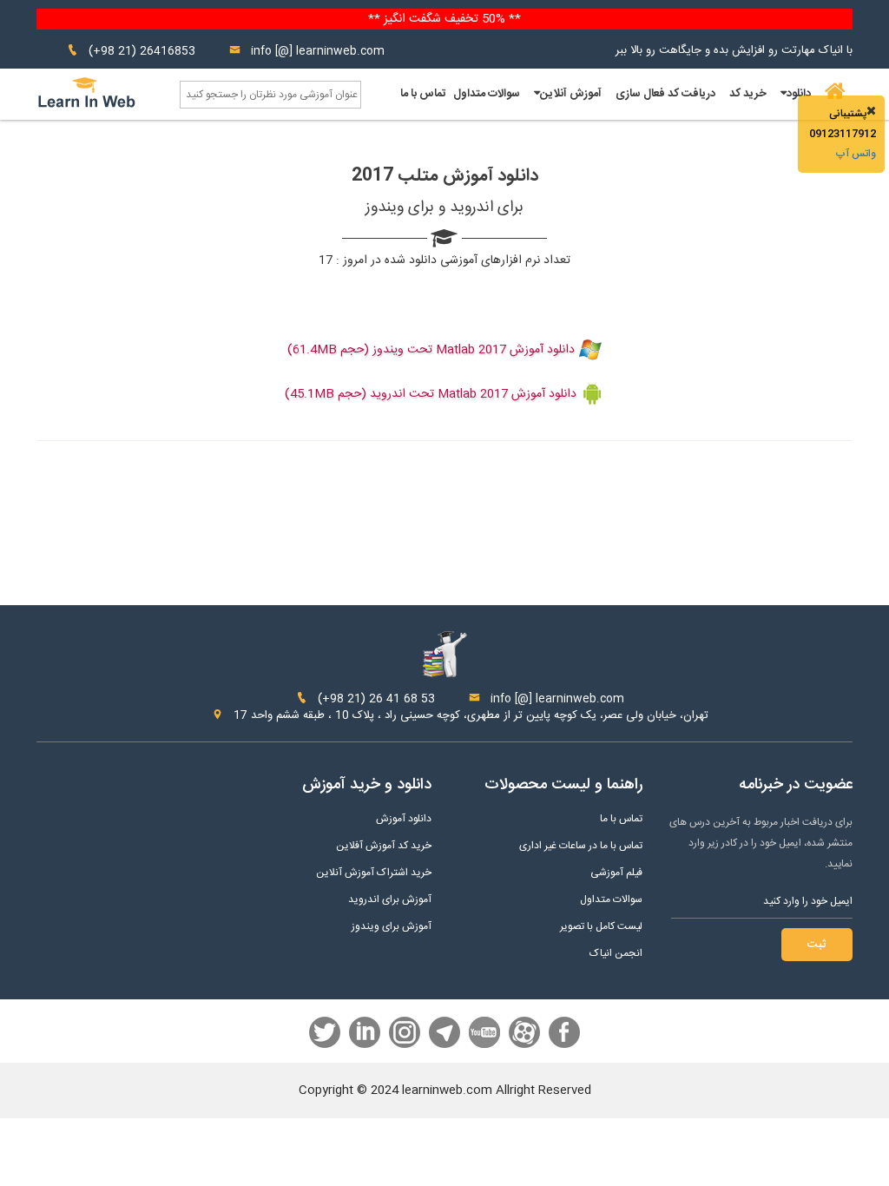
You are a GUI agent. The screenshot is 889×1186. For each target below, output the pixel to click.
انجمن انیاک (615, 953)
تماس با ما (423, 93)
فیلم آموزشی (616, 873)
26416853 (167, 51)
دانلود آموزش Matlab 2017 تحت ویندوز (473, 349)
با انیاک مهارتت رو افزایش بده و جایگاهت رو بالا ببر (734, 50)
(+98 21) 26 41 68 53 (374, 698)
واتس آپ (855, 153)
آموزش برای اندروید (389, 900)
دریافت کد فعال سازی (665, 93)
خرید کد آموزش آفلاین (383, 846)
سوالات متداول (486, 93)
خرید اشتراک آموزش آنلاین (373, 873)
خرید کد (748, 93)
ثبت (816, 944)
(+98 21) (112, 51)
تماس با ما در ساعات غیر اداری (580, 846)
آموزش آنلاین (571, 93)
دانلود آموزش (403, 819)
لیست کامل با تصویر (601, 926)
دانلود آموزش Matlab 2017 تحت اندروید (473, 394)
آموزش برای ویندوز (391, 926)
